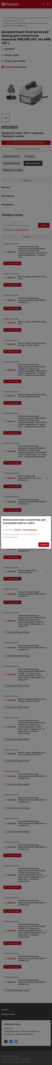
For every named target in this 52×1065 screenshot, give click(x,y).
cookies (17, 530)
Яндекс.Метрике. (30, 530)
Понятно (44, 544)
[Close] (48, 521)
